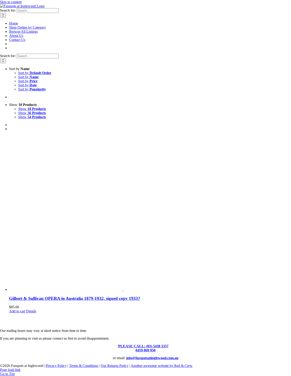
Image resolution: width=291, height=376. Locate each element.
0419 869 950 (145, 350)
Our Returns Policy (114, 366)
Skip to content (11, 2)
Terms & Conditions (83, 366)
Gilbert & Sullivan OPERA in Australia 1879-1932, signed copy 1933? (74, 298)
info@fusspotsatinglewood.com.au (152, 358)
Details (31, 311)
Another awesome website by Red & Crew (162, 366)
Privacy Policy (56, 366)
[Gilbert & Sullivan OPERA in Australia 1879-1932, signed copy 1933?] (150, 213)
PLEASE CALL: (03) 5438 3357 (143, 346)
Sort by (34, 73)
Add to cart (17, 311)
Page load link (10, 370)
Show (32, 109)
